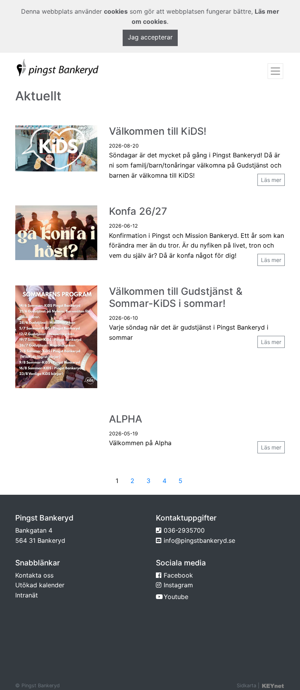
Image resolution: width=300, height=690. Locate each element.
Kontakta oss (34, 575)
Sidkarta (246, 685)
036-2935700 (184, 530)
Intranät (26, 595)
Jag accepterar (150, 37)
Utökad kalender (39, 585)
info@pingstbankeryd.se (199, 540)
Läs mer (271, 180)
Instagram (178, 585)
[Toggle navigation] (275, 71)
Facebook (178, 575)
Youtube (176, 597)
